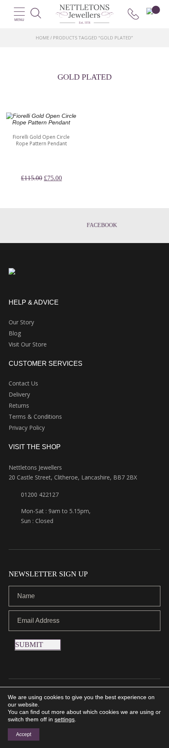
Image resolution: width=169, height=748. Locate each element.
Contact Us (23, 383)
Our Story (21, 322)
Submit (29, 644)
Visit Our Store (28, 344)
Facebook (93, 225)
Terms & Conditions (35, 416)
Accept (23, 734)
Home (42, 37)
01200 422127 (40, 494)
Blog (15, 333)
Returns (19, 405)
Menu (19, 20)
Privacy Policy (27, 427)
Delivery (19, 394)
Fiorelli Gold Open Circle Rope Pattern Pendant (41, 140)
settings (65, 719)
